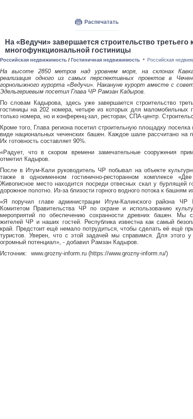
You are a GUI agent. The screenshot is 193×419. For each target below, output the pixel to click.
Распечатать (101, 22)
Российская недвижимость (33, 59)
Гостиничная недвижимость (105, 59)
